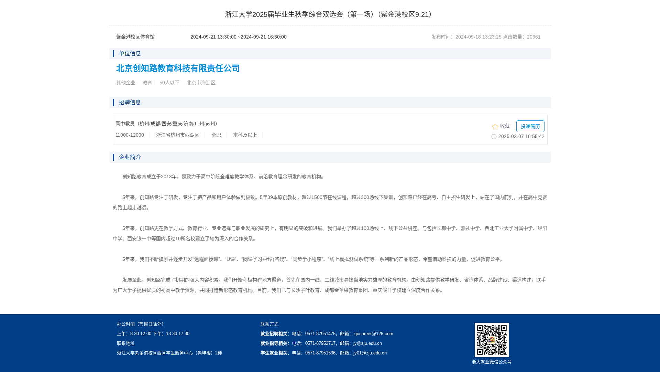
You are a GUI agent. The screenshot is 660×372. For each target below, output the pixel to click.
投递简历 (530, 126)
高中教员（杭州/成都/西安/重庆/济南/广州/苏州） (168, 123)
